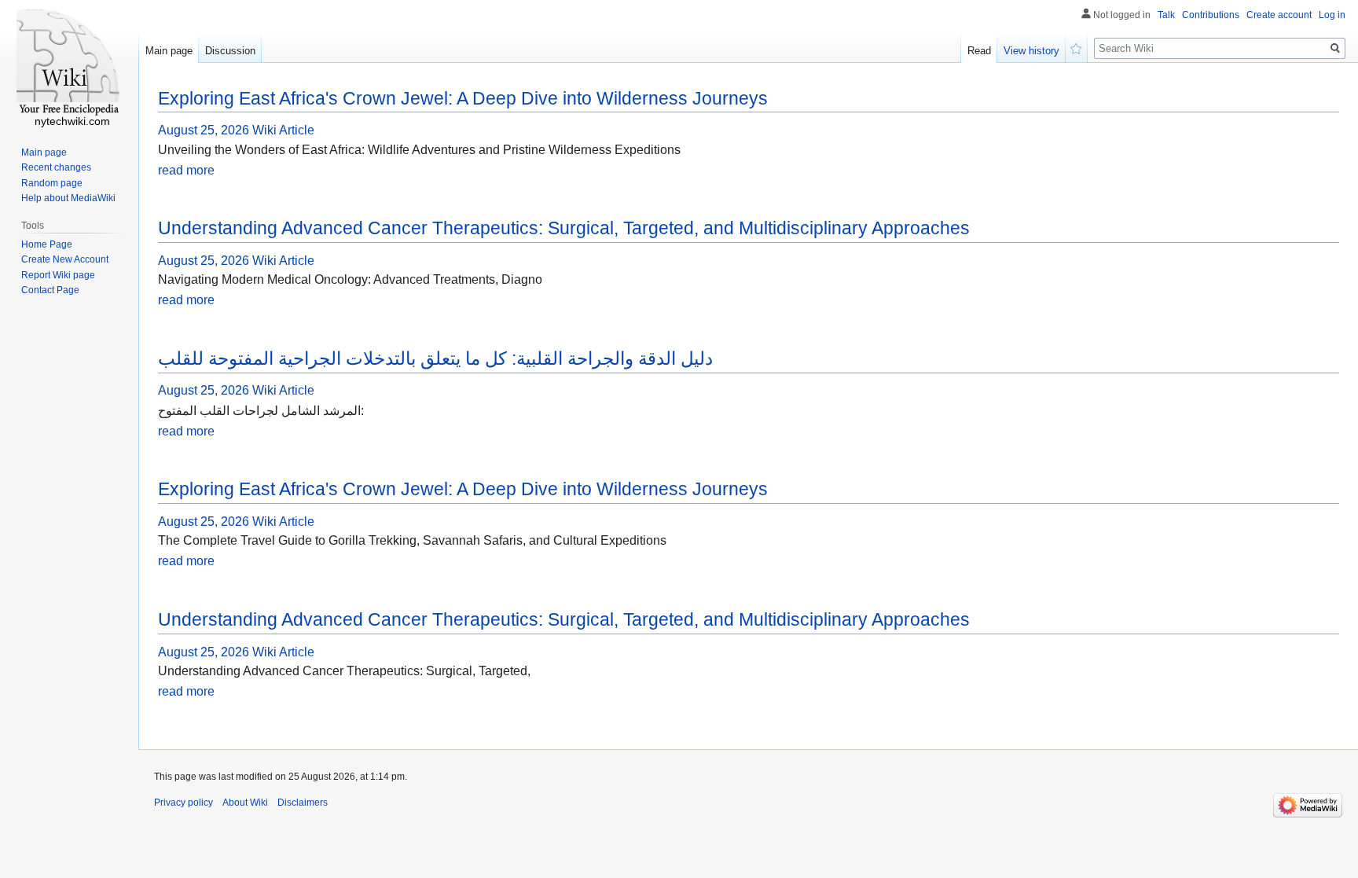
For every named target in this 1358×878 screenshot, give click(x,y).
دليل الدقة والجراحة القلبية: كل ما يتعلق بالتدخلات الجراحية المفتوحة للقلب (435, 358)
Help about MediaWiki (68, 198)
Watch (1077, 47)
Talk (1166, 14)
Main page (169, 51)
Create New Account (64, 259)
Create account (1279, 14)
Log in (1332, 14)
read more (186, 170)
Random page (52, 183)
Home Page (46, 244)
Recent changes (56, 167)
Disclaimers (302, 802)
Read (979, 51)
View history (1031, 51)
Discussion (230, 51)
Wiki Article (283, 130)
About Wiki (245, 802)
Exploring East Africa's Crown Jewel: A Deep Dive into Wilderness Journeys (463, 98)
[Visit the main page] (69, 63)
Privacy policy (183, 802)
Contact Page (50, 290)
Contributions (1210, 14)
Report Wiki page (58, 275)
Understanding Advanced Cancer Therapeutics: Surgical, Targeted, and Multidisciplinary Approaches (564, 228)
